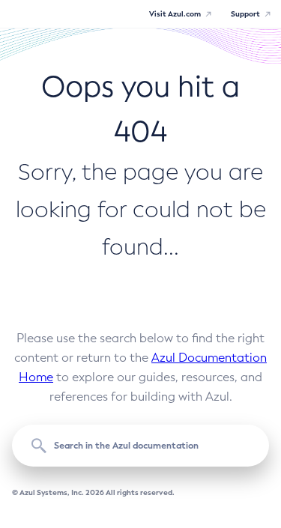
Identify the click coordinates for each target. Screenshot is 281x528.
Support (245, 14)
